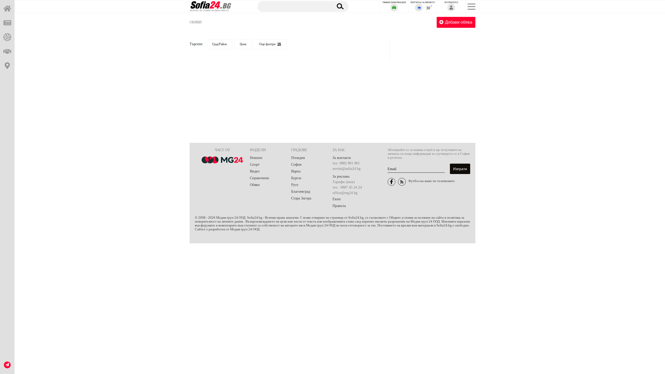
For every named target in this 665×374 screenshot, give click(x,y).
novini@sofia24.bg (346, 169)
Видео (255, 171)
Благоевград (300, 191)
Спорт (255, 164)
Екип (336, 199)
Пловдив (298, 158)
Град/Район (219, 44)
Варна (296, 171)
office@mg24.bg (344, 193)
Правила (339, 206)
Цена (243, 44)
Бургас (296, 178)
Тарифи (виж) (343, 182)
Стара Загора (301, 198)
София (296, 164)
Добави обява (458, 22)
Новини (256, 158)
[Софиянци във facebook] (391, 182)
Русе (294, 185)
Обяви (196, 22)
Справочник (259, 178)
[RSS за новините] (402, 182)
